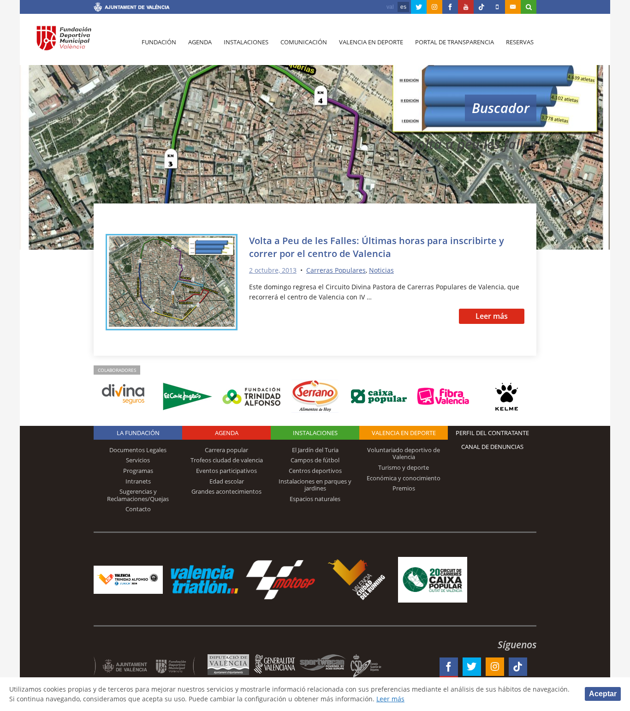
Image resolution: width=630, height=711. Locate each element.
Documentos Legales (137, 450)
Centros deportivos (315, 470)
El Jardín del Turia (315, 450)
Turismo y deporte (403, 467)
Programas (138, 470)
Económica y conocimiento (403, 478)
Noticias (381, 270)
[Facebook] (450, 7)
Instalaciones (246, 42)
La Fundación (138, 433)
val (390, 7)
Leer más (491, 316)
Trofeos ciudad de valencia (226, 460)
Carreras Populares (336, 270)
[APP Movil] (497, 7)
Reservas (520, 42)
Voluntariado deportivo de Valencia (403, 453)
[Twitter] (419, 7)
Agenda (200, 42)
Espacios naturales (315, 499)
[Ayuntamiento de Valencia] (132, 8)
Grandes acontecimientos (226, 491)
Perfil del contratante (492, 433)
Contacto (138, 509)
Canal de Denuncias (492, 446)
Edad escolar (226, 481)
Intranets (138, 481)
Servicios (138, 460)
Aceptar (603, 694)
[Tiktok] (481, 7)
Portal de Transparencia (454, 42)
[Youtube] (466, 7)
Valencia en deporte (371, 42)
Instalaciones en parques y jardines (315, 485)
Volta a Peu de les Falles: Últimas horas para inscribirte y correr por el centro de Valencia (376, 247)
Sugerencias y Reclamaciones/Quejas (138, 495)
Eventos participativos (226, 470)
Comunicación (303, 42)
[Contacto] (513, 7)
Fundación (159, 42)
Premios (403, 488)
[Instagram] (434, 7)
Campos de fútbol (315, 460)
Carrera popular (226, 450)
